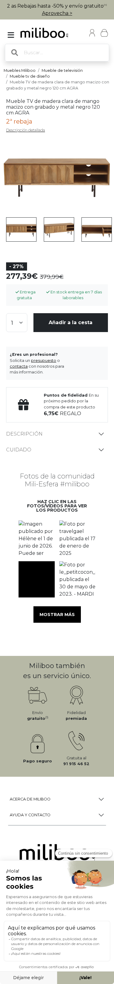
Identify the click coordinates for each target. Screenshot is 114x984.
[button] (36, 538)
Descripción (24, 434)
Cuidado (18, 450)
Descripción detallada (25, 130)
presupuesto (43, 360)
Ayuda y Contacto (30, 815)
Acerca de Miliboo (30, 799)
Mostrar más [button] (57, 614)
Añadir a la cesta (70, 322)
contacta (19, 366)
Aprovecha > (57, 13)
